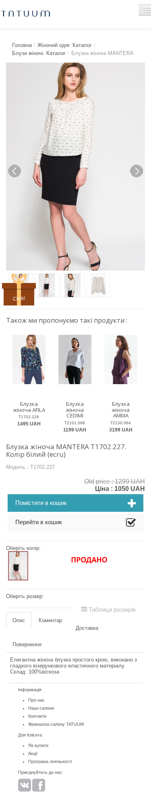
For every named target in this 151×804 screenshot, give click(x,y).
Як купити (38, 745)
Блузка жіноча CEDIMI (75, 409)
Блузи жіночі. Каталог (39, 53)
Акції (32, 753)
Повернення (26, 644)
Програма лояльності (50, 761)
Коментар (50, 620)
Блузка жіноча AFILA (29, 406)
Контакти (37, 716)
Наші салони (41, 708)
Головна (22, 45)
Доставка (87, 628)
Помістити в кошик (41, 502)
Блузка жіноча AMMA (121, 409)
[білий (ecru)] (18, 565)
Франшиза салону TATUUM (56, 724)
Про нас (36, 700)
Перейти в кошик (38, 522)
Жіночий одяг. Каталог (64, 45)
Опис (18, 620)
